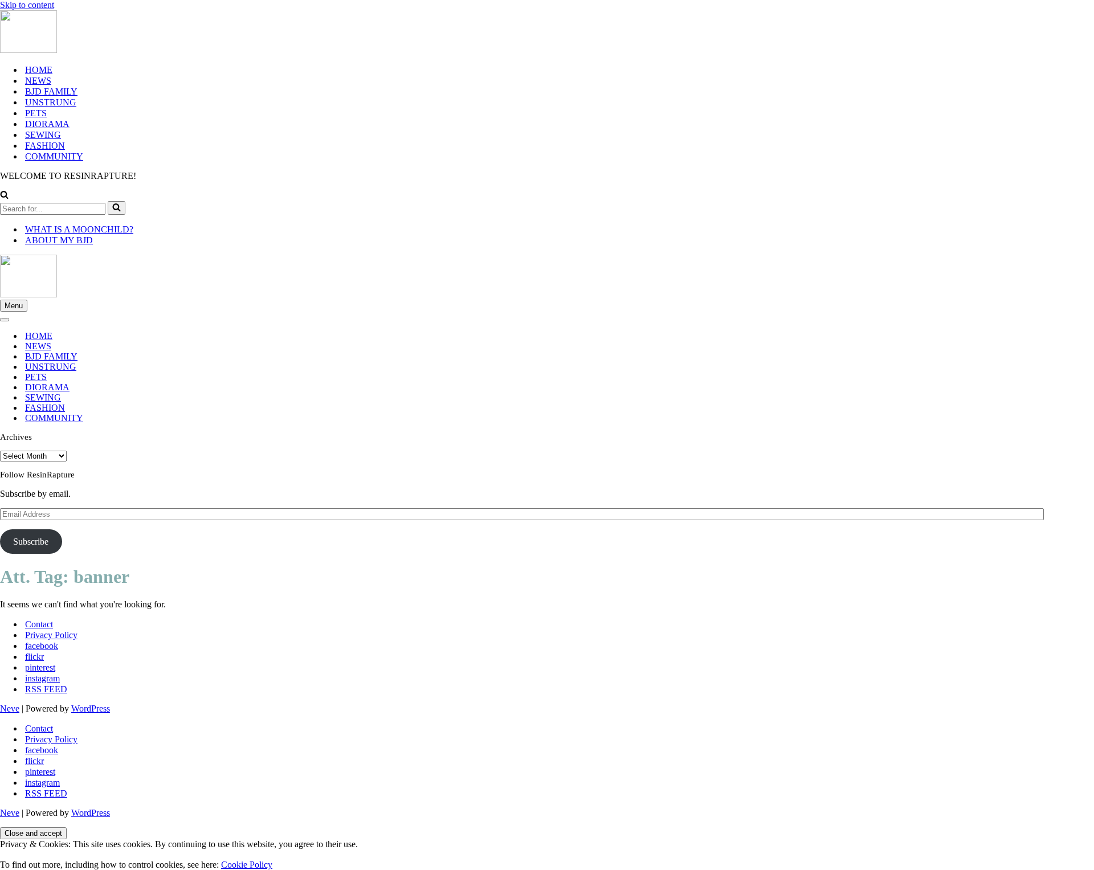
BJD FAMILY (51, 91)
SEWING (43, 135)
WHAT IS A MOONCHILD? (79, 229)
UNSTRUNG (50, 102)
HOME (38, 70)
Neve (9, 708)
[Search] (4, 196)
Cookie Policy (246, 864)
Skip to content (27, 5)
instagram (42, 678)
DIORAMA (47, 124)
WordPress (90, 708)
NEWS (38, 80)
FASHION (45, 145)
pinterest (40, 667)
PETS (36, 113)
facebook (41, 646)
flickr (34, 656)
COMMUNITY (54, 156)
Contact (39, 624)
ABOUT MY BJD (59, 240)
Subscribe (30, 541)
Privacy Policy (51, 635)
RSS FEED (46, 689)
